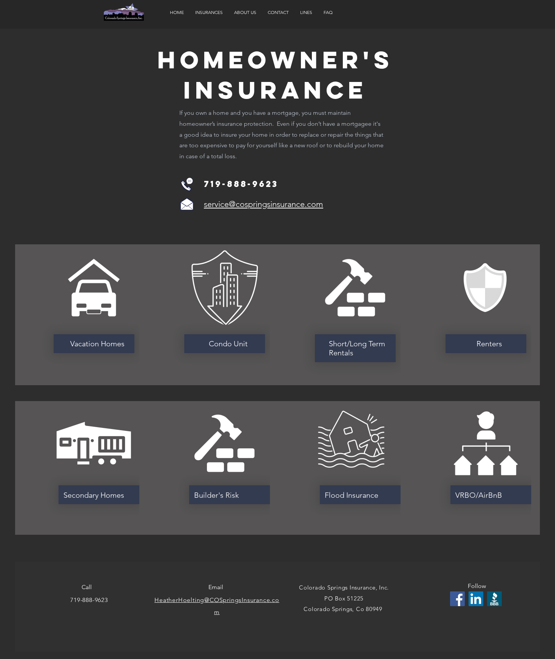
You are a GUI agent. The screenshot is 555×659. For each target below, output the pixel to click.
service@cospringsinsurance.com (263, 204)
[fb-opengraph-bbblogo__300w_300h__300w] (494, 598)
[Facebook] (457, 598)
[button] (209, 12)
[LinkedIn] (476, 598)
